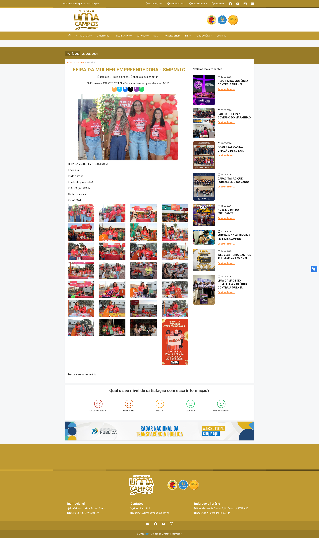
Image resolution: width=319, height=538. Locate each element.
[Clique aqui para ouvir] (136, 89)
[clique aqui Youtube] (163, 525)
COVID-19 (221, 36)
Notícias (80, 62)
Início (70, 62)
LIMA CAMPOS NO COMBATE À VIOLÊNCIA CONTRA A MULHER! (232, 284)
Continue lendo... (226, 89)
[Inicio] (69, 35)
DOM (156, 36)
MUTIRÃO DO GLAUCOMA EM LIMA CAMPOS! (234, 237)
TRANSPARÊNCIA (171, 36)
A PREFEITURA (83, 36)
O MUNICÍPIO (103, 36)
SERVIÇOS (142, 36)
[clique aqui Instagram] (171, 525)
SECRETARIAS (123, 36)
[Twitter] (130, 89)
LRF (187, 36)
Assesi (147, 534)
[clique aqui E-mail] (148, 525)
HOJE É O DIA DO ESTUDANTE (228, 211)
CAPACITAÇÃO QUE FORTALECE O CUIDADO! (233, 180)
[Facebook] (125, 89)
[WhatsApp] (141, 89)
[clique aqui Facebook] (156, 525)
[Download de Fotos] (119, 89)
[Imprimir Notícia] (114, 89)
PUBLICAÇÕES (203, 36)
